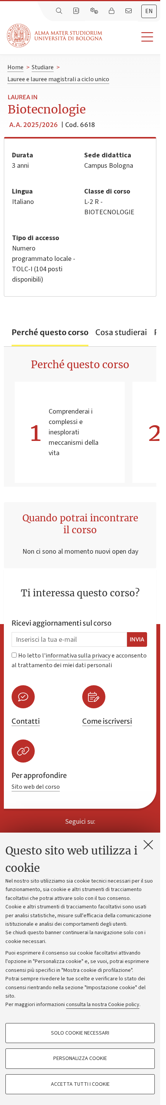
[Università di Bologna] (55, 35)
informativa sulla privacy (78, 655)
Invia (137, 639)
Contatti (26, 721)
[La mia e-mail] (129, 11)
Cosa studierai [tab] (121, 332)
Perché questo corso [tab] (50, 332)
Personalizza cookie (80, 1058)
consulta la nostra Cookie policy (102, 1004)
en (149, 11)
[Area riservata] (112, 11)
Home (15, 67)
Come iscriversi (107, 721)
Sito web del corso (36, 787)
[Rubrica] (76, 11)
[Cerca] (59, 11)
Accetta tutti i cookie (80, 1084)
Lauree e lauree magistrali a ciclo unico (58, 79)
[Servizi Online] (95, 11)
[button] (131, 37)
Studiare (43, 67)
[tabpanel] (80, 416)
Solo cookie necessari (80, 1033)
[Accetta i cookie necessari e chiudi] (148, 844)
